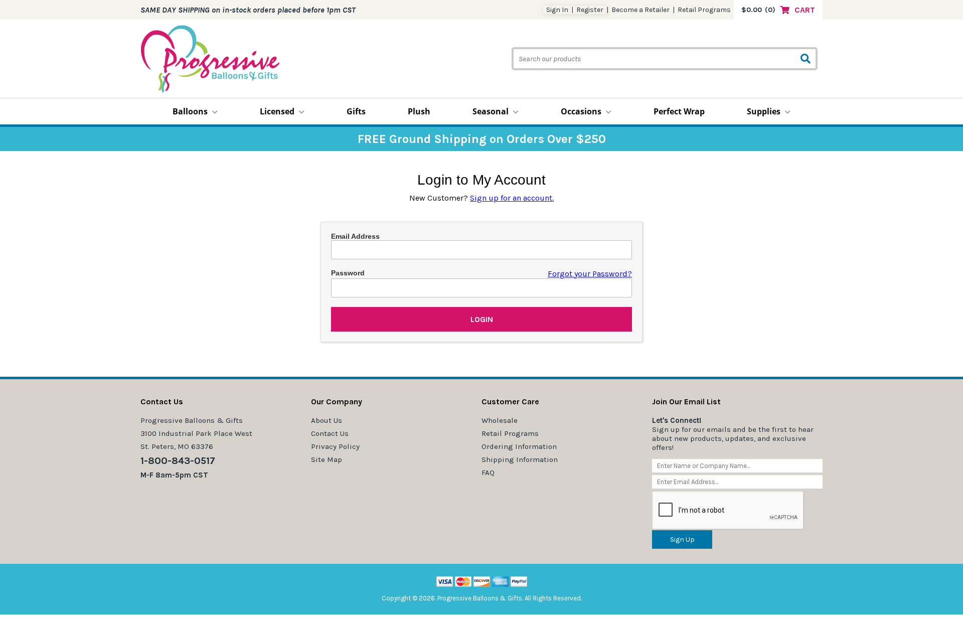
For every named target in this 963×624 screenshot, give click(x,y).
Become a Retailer (640, 10)
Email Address (355, 236)
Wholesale (500, 420)
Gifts (356, 111)
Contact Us (330, 433)
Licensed (277, 111)
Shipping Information (520, 459)
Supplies (763, 111)
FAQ (488, 472)
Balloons (190, 111)
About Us (326, 420)
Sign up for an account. (512, 198)
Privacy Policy (335, 446)
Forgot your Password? (590, 273)
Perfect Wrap (679, 111)
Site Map (326, 459)
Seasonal (490, 111)
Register (589, 10)
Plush (419, 111)
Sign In (557, 10)
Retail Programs (704, 10)
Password (348, 273)
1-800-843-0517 (177, 460)
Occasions (581, 111)
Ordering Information (519, 446)
